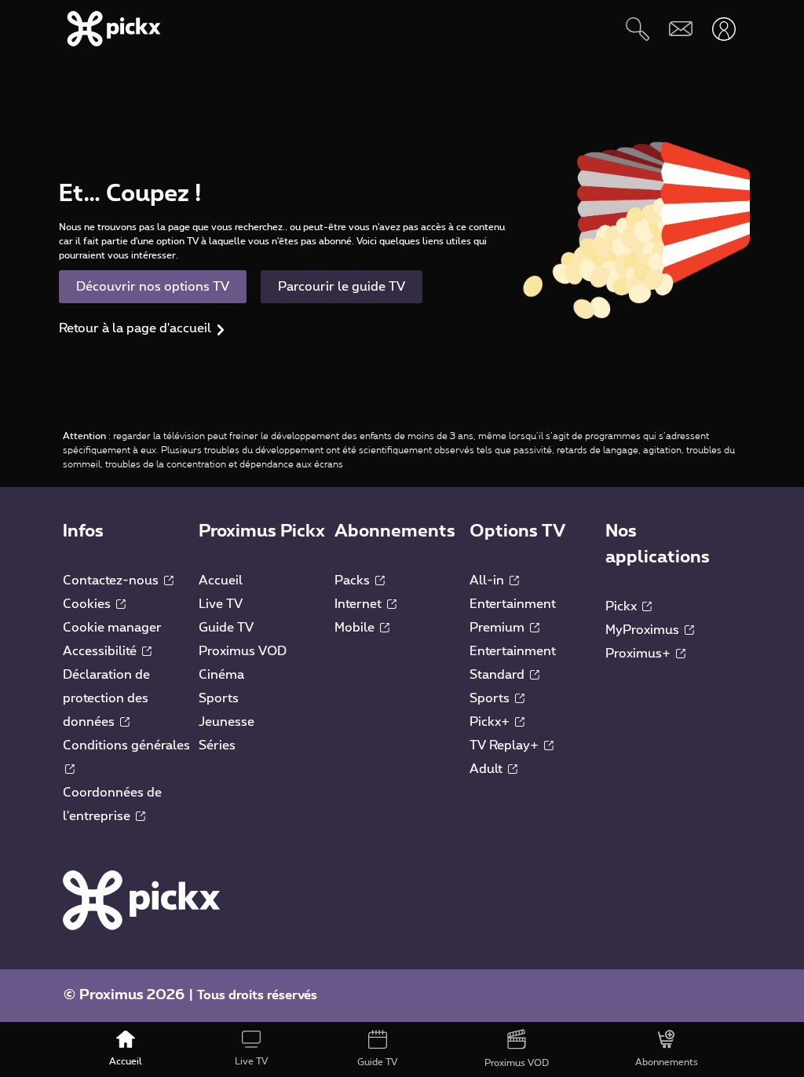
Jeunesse (226, 722)
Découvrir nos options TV (152, 286)
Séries (217, 745)
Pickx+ (491, 722)
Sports (219, 698)
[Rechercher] (637, 28)
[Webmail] (680, 28)
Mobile (356, 627)
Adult (488, 769)
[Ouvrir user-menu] (723, 28)
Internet (359, 604)
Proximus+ (639, 653)
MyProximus (643, 630)
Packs (353, 580)
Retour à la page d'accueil (135, 328)
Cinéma (221, 675)
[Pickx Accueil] (141, 899)
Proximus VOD (243, 651)
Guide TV (226, 627)
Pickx (622, 606)
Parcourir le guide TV (341, 286)
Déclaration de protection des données (106, 698)
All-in (488, 580)
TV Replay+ (506, 745)
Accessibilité (101, 651)
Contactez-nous (112, 580)
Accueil (221, 580)
